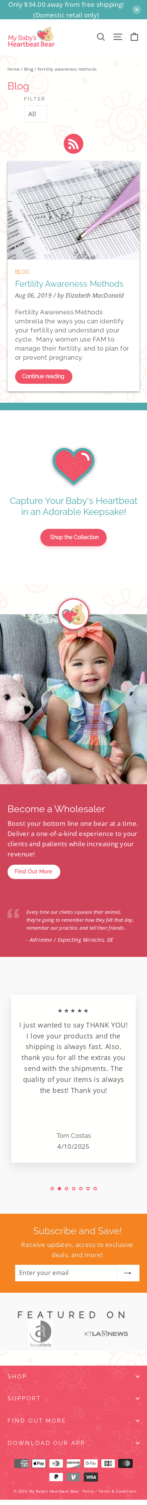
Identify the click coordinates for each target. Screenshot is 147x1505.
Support (24, 1398)
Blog (29, 69)
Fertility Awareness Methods (69, 284)
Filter (35, 99)
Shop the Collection (74, 537)
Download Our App (46, 1443)
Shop (17, 1376)
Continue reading (43, 376)
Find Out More (33, 871)
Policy (88, 1491)
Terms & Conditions (117, 1491)
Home (14, 69)
